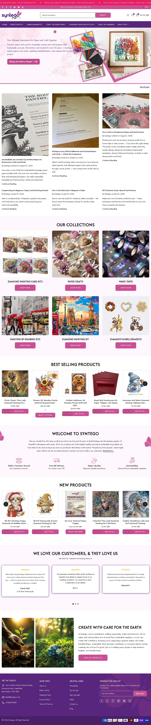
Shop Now (25, 288)
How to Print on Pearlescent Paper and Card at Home (123, 132)
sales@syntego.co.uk (12, 697)
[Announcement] (51, 2)
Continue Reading (9, 184)
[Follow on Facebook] (2, 7)
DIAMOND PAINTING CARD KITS (25, 281)
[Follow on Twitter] (6, 7)
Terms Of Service (46, 704)
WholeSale (74, 686)
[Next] (145, 383)
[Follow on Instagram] (10, 7)
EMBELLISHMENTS (34, 24)
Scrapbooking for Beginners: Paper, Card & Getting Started (25, 190)
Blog (71, 708)
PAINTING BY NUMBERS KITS (25, 339)
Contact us (74, 704)
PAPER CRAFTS (16, 24)
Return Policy (44, 690)
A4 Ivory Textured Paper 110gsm (137, 401)
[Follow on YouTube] (18, 7)
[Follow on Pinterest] (14, 7)
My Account (74, 690)
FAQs (72, 699)
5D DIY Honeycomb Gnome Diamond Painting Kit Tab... (106, 401)
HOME (4, 24)
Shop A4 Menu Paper (20, 61)
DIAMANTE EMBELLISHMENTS (125, 339)
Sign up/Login (75, 695)
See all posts (144, 87)
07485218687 (11, 702)
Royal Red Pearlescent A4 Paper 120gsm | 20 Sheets (105, 522)
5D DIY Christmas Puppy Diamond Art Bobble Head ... (76, 401)
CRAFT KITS (122, 24)
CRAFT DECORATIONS (55, 24)
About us (43, 686)
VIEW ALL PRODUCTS (93, 658)
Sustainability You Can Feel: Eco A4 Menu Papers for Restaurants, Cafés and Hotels (22, 160)
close (149, 2)
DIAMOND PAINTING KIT (75, 339)
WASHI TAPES (126, 281)
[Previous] (6, 383)
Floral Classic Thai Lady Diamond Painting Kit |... (15, 522)
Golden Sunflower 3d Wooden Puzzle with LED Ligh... (75, 523)
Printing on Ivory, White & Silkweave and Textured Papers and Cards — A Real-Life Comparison (74, 152)
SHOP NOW (75, 288)
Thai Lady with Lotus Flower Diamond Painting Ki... (15, 401)
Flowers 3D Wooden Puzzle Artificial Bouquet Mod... (45, 522)
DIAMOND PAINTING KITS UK (81, 24)
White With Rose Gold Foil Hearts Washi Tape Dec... (46, 401)
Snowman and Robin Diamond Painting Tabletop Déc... (136, 522)
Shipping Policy (45, 695)
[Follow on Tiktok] (22, 7)
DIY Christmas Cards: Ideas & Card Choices (119, 190)
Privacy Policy (45, 699)
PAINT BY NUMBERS (106, 24)
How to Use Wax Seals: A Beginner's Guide (68, 190)
